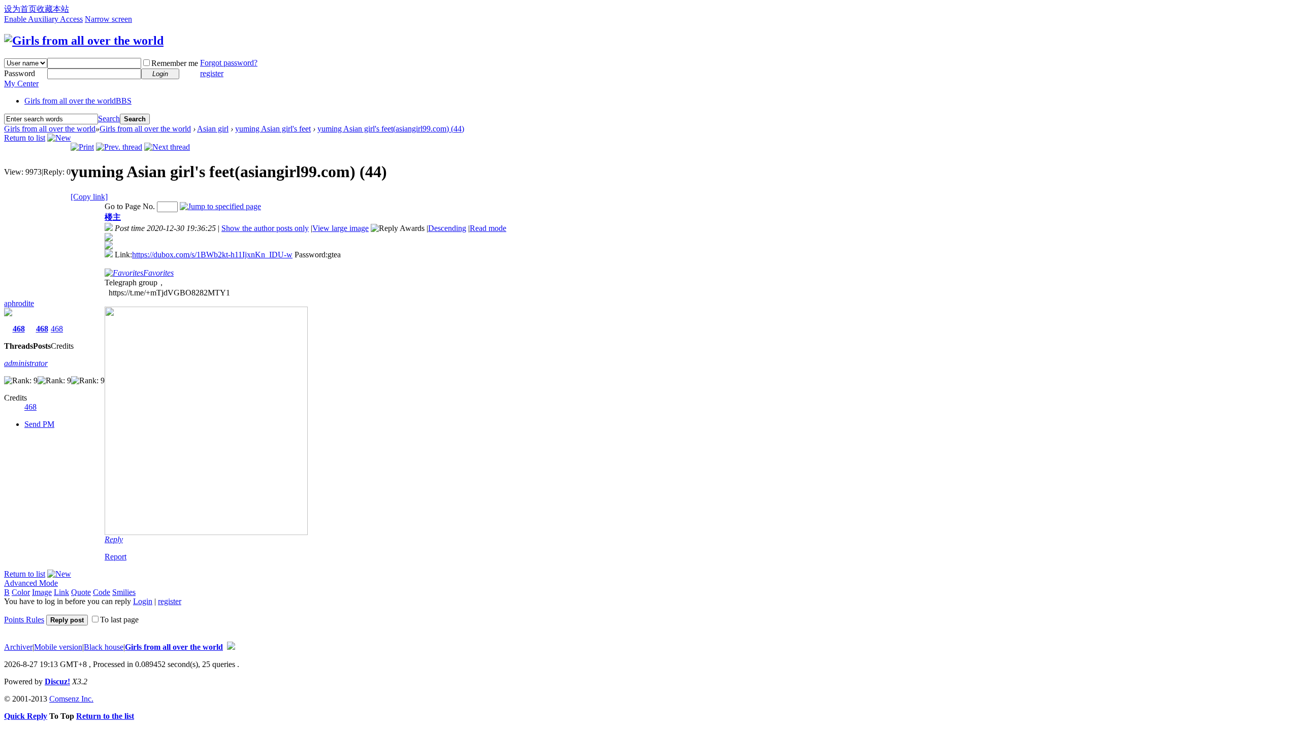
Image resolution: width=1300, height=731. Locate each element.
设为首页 (20, 9)
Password (19, 73)
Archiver (18, 647)
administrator (26, 363)
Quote (81, 592)
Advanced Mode (31, 583)
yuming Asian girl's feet (273, 128)
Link (61, 592)
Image (42, 592)
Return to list (24, 138)
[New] (59, 138)
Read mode (488, 228)
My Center (21, 83)
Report (115, 556)
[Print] (82, 147)
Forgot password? (228, 62)
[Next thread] (167, 147)
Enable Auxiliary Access (43, 19)
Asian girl (213, 128)
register (211, 73)
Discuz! (57, 681)
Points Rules (24, 619)
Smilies (124, 592)
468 (19, 328)
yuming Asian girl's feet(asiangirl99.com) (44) (390, 128)
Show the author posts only (265, 228)
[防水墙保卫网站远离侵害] (231, 647)
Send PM (39, 424)
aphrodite (19, 303)
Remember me (174, 63)
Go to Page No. (130, 206)
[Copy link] (89, 196)
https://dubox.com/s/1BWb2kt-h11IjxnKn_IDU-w (212, 254)
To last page (119, 619)
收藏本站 (53, 9)
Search (109, 118)
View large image (340, 228)
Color (21, 592)
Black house (103, 647)
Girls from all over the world (78, 100)
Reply (114, 539)
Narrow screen (108, 19)
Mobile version (58, 647)
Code (101, 592)
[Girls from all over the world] (84, 40)
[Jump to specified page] (220, 206)
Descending (447, 228)
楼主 (113, 217)
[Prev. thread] (119, 147)
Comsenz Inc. (71, 698)
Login (142, 601)
